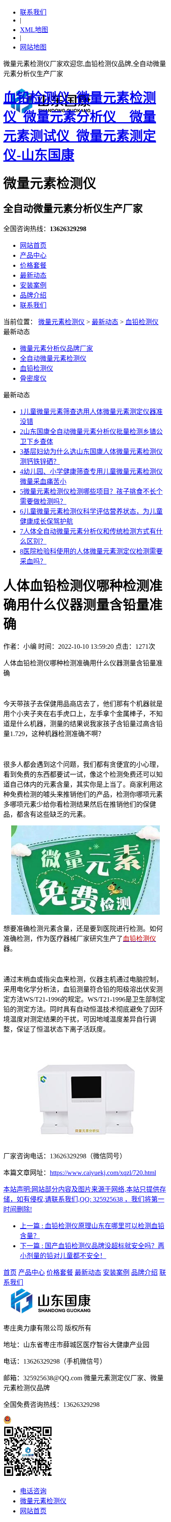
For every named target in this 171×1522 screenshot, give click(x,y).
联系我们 (33, 12)
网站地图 (33, 47)
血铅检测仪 (142, 321)
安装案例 (33, 285)
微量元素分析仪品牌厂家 (56, 348)
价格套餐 (33, 265)
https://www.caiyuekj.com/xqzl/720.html (103, 1172)
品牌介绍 (33, 295)
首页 (10, 1272)
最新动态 (33, 275)
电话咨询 (33, 1491)
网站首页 (33, 245)
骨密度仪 (33, 378)
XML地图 (34, 29)
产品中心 (33, 255)
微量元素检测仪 (61, 321)
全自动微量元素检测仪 (53, 358)
